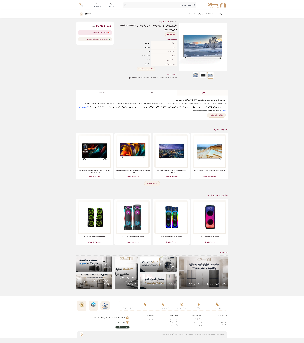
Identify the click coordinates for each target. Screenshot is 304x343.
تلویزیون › (168, 22)
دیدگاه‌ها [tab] (101, 92)
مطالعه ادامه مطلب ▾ (216, 115)
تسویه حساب (150, 322)
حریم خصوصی (198, 322)
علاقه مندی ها (174, 322)
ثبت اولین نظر (171, 34)
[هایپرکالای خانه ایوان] (217, 5)
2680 (120, 322)
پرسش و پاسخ (198, 325)
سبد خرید (151, 319)
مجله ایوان (224, 322)
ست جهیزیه (223, 319)
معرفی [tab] (202, 92)
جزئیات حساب (174, 325)
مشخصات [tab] (152, 92)
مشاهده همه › (152, 183)
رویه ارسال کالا (198, 319)
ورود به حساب (174, 319)
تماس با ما (224, 325)
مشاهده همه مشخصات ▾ (146, 69)
